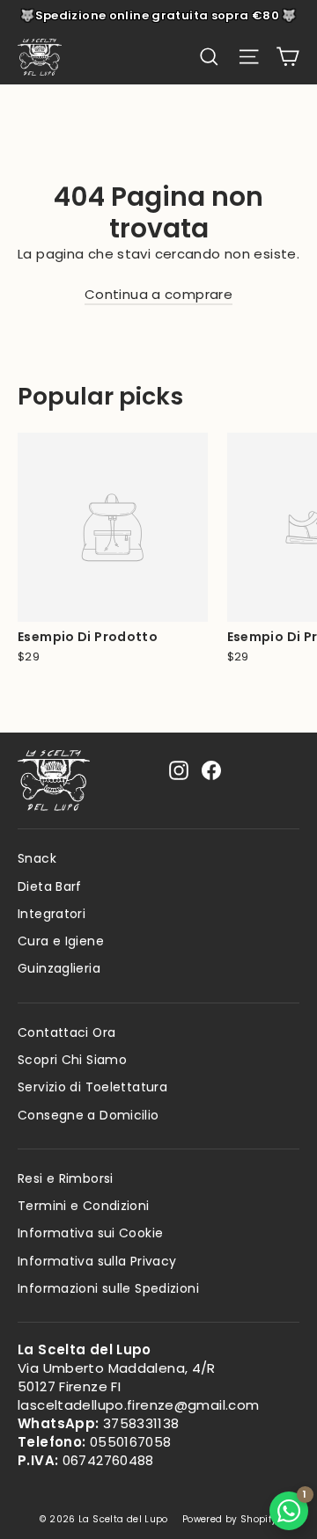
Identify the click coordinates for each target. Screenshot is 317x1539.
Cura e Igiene (61, 941)
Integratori (51, 914)
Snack (37, 858)
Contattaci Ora (66, 1032)
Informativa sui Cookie (90, 1233)
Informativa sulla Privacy (97, 1261)
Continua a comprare (158, 294)
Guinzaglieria (59, 968)
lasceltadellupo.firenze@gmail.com (138, 1405)
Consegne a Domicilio (88, 1115)
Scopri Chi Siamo (72, 1060)
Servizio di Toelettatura (92, 1087)
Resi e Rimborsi (66, 1178)
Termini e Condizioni (84, 1205)
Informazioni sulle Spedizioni (108, 1288)
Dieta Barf (50, 886)
